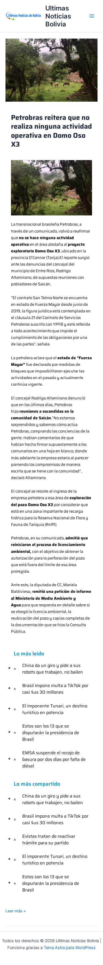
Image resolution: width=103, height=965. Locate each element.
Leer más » (15, 910)
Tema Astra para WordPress (70, 947)
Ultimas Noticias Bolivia (58, 16)
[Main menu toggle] (92, 16)
